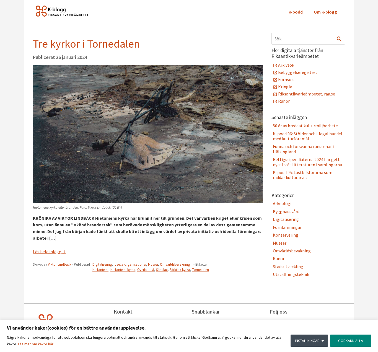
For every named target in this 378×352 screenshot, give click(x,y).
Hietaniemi (100, 269)
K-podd (296, 12)
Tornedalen (200, 269)
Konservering (285, 235)
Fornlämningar (287, 227)
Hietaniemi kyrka (122, 269)
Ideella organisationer (130, 264)
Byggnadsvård (286, 211)
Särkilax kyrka (180, 269)
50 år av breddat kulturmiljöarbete (305, 125)
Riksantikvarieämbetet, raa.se (306, 94)
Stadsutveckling (288, 266)
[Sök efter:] (308, 39)
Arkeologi (282, 203)
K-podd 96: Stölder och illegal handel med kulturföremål (307, 136)
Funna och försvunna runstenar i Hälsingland (303, 149)
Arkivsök (286, 65)
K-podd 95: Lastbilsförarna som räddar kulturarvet (302, 175)
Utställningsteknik (291, 274)
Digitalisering (102, 264)
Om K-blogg (325, 12)
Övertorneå (145, 269)
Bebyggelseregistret (297, 72)
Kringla (285, 86)
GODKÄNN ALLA (350, 340)
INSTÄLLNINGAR (307, 340)
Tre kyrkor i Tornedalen (86, 44)
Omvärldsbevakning (175, 264)
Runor (284, 101)
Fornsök (286, 79)
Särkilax (162, 269)
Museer (153, 264)
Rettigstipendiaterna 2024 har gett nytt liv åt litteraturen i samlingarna (307, 162)
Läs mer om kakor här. (36, 343)
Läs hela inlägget (49, 251)
